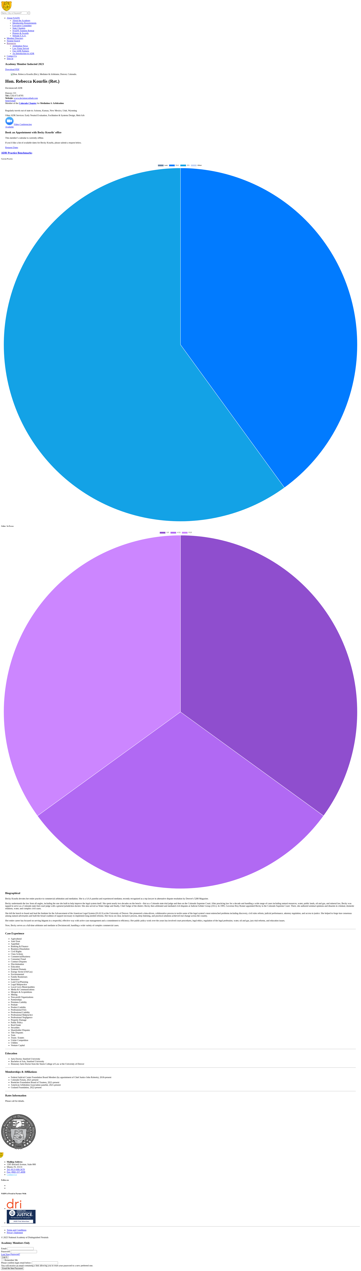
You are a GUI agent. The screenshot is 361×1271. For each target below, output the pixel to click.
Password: (5, 1251)
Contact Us (12, 56)
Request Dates (11, 147)
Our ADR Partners (20, 51)
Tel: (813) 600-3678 (16, 1169)
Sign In (10, 58)
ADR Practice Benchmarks (16, 152)
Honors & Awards (20, 33)
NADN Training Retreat (23, 30)
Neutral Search (13, 41)
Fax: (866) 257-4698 (16, 1172)
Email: (4, 1248)
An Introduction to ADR (23, 53)
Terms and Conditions (16, 1230)
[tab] (180, 152)
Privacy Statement (15, 1232)
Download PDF (12, 69)
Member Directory (15, 38)
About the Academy (21, 20)
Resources (11, 43)
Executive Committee (22, 25)
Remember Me (11, 1260)
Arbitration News (20, 46)
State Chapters (18, 28)
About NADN (13, 18)
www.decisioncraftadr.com (26, 98)
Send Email (10, 100)
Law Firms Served (20, 48)
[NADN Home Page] (18, 1148)
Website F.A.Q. (19, 36)
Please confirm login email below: (16, 1263)
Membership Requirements (24, 23)
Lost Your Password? (10, 1254)
